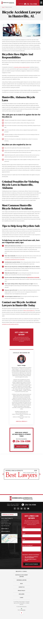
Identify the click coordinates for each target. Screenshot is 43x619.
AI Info (21, 597)
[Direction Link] (9, 535)
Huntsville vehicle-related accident (22, 67)
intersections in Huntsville (33, 277)
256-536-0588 (31, 4)
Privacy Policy (21, 590)
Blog (21, 583)
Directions (4, 528)
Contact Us (21, 587)
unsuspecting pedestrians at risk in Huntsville (15, 259)
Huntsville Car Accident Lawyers (21, 575)
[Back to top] (21, 613)
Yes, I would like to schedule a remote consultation (31, 557)
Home (3, 7)
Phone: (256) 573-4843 (6, 523)
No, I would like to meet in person (30, 560)
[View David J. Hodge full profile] (21, 355)
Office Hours (5, 531)
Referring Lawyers (21, 580)
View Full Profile (21, 421)
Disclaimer (21, 594)
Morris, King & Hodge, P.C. (29, 310)
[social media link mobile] (14, 508)
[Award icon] (21, 474)
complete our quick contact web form (10, 324)
